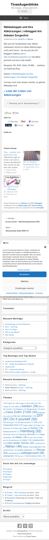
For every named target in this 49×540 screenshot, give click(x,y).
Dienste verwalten (24, 269)
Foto (38, 422)
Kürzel (34, 205)
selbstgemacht (32, 453)
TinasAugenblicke (24, 4)
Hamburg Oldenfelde (29, 434)
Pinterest (8, 474)
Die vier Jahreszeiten (25, 415)
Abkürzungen (23, 205)
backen (30, 406)
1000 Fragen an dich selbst (26, 403)
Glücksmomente (11, 431)
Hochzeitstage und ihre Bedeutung (17, 324)
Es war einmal (25, 422)
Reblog (39, 205)
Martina (30, 39)
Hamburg (30, 430)
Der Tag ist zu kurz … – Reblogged (11, 187)
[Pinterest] (25, 526)
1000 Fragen (9, 403)
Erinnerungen (10, 422)
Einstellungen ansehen (24, 288)
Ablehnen (24, 281)
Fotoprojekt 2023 (12, 425)
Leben (27, 439)
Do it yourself (23, 418)
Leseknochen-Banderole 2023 (16, 361)
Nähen (14, 446)
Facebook (8, 469)
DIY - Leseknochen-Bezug (14, 369)
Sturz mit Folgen (11, 329)
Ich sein (31, 437)
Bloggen (21, 409)
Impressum (39, 293)
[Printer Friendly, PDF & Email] (11, 113)
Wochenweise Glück (35, 456)
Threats (7, 479)
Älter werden (9, 335)
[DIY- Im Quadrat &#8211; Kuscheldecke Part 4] (31, 156)
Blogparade (33, 409)
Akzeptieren (24, 274)
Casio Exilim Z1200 (21, 412)
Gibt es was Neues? (12, 332)
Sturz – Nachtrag (11, 327)
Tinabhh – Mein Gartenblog (16, 492)
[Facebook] (19, 526)
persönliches (10, 450)
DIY (32, 203)
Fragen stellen (29, 425)
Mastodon (8, 477)
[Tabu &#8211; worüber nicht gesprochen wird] (13, 162)
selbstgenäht (10, 455)
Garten (36, 427)
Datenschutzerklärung (26, 293)
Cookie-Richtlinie (12, 293)
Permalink (40, 208)
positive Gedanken (26, 450)
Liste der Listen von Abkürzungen (17, 93)
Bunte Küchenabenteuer (15, 503)
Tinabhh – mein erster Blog (16, 495)
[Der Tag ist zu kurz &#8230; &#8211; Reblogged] (12, 180)
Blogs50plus (11, 498)
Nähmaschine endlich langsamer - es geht (20, 372)
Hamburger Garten (10, 434)
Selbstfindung (14, 453)
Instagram (8, 471)
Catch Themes (31, 536)
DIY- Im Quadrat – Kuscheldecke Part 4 (31, 163)
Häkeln (21, 437)
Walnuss (21, 456)
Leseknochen (10, 367)
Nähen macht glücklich (34, 446)
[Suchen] (19, 11)
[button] (45, 247)
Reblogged (38, 203)
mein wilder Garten (20, 443)
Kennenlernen (15, 440)
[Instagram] (31, 526)
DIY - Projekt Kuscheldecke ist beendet (19, 364)
